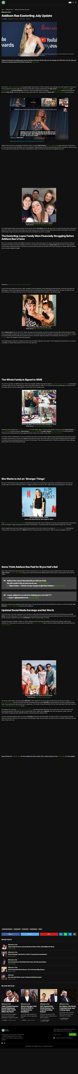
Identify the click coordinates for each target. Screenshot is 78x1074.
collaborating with (6, 90)
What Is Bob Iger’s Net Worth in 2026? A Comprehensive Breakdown (27, 934)
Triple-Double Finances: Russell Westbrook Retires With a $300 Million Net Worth (31, 926)
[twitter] (4, 1023)
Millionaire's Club (9, 9)
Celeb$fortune (16, 756)
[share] (65, 108)
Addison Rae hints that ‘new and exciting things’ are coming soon (35, 109)
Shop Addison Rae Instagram (43, 697)
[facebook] (2, 1023)
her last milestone (6, 624)
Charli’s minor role (60, 528)
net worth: (63, 88)
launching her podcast (55, 90)
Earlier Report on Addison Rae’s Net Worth (19, 284)
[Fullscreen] (24, 106)
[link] (12, 109)
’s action (56, 433)
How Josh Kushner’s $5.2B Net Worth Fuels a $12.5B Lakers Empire (27, 942)
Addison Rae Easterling (7, 909)
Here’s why (35, 62)
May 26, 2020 (59, 586)
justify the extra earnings (11, 706)
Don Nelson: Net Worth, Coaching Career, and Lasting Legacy (67, 988)
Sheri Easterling (33, 909)
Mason (24, 1000)
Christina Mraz (45, 1000)
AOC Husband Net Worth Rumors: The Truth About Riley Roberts (26, 949)
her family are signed (23, 429)
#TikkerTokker (43, 583)
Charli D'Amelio (17, 909)
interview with (14, 523)
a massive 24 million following (25, 709)
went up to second (38, 623)
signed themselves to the (60, 383)
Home (3, 9)
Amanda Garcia (65, 998)
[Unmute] (12, 106)
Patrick (5, 19)
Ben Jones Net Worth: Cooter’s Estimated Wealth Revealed (24, 957)
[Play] (11, 106)
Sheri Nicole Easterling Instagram (43, 224)
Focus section (61, 756)
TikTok (40, 909)
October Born (25, 909)
